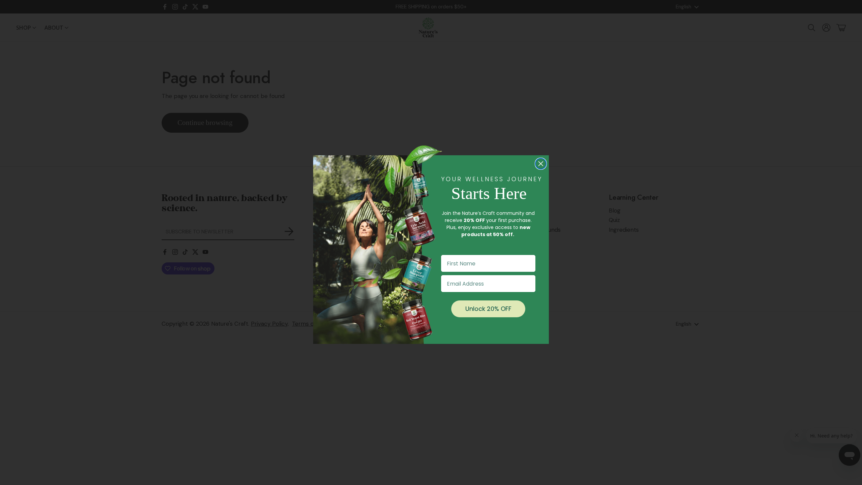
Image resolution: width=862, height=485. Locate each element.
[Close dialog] (540, 163)
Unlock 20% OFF (488, 308)
